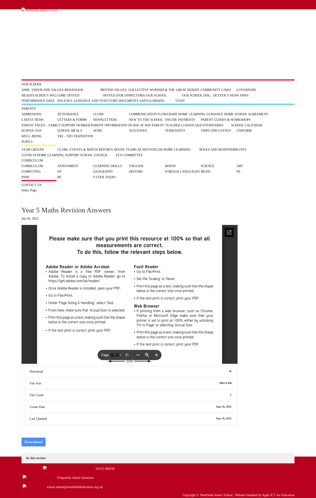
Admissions (31, 114)
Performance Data (38, 101)
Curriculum (32, 160)
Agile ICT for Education (278, 495)
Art (240, 166)
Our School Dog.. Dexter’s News (210, 95)
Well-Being (32, 136)
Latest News (33, 119)
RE (59, 177)
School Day (32, 130)
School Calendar (246, 125)
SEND (97, 130)
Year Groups (33, 149)
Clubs (98, 114)
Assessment (67, 166)
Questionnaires (209, 125)
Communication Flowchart (153, 114)
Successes (138, 130)
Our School (32, 84)
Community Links (216, 90)
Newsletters (105, 119)
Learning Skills (107, 166)
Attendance (68, 114)
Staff (180, 101)
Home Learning (177, 149)
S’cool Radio (104, 177)
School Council (94, 155)
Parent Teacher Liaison (173, 125)
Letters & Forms (72, 119)
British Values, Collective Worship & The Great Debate (150, 90)
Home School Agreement (246, 114)
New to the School (146, 119)
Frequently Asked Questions (75, 477)
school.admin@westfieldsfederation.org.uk (75, 487)
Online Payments (180, 119)
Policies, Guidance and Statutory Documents (98, 101)
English (136, 166)
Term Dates (175, 130)
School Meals (69, 130)
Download (34, 442)
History (136, 171)
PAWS (244, 95)
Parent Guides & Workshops (226, 119)
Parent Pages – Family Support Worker (56, 125)
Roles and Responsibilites (222, 149)
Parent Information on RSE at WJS (121, 125)
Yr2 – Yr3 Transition (75, 136)
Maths (170, 166)
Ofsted (73, 95)
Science (207, 166)
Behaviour (74, 90)
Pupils (27, 141)
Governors (246, 90)
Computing (31, 171)
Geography (103, 171)
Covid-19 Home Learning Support (50, 155)
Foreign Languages (182, 171)
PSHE (26, 177)
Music (206, 171)
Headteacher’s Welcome (44, 95)
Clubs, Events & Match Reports (85, 149)
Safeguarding (152, 101)
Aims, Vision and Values (43, 90)
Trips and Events (216, 130)
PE (239, 171)
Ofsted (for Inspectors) (124, 95)
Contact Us (32, 185)
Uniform (244, 130)
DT (59, 171)
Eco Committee (129, 155)
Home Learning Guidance (200, 114)
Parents (29, 108)
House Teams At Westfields (138, 149)
